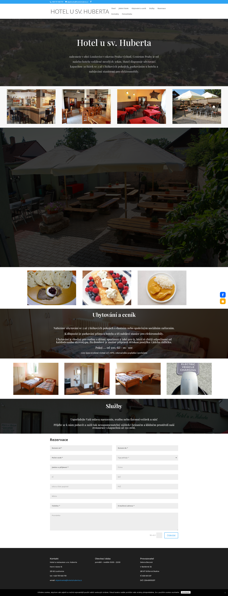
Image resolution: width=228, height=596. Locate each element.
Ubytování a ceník (139, 9)
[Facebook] (223, 295)
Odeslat (171, 535)
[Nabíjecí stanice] (189, 394)
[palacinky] (107, 304)
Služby (151, 9)
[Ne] (225, 592)
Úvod (113, 9)
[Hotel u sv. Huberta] (223, 301)
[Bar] (31, 123)
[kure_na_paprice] (162, 304)
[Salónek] (141, 123)
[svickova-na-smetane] (51, 304)
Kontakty (115, 14)
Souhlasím (186, 592)
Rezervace (162, 9)
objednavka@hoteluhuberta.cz (68, 580)
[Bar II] (86, 123)
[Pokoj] (35, 394)
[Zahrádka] (196, 123)
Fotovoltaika (127, 14)
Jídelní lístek (123, 9)
